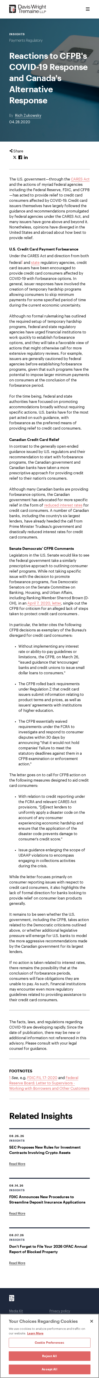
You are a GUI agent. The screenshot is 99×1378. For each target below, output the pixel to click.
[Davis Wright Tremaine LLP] (27, 9)
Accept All (49, 1369)
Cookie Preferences (49, 1342)
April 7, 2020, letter (44, 603)
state (35, 263)
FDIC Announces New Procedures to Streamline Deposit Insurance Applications (47, 1199)
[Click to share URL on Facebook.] (20, 157)
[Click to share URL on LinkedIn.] (26, 157)
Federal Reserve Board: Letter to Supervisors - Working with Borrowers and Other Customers (49, 1083)
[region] (49, 1346)
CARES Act (80, 179)
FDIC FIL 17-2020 (42, 1078)
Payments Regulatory (26, 40)
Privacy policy (60, 1311)
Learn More (35, 1333)
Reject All (49, 1356)
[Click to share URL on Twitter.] (15, 157)
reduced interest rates (63, 505)
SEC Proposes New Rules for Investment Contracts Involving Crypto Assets (45, 1150)
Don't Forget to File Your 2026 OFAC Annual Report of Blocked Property (48, 1249)
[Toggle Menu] (88, 9)
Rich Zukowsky (28, 115)
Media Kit (16, 1311)
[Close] (92, 1321)
